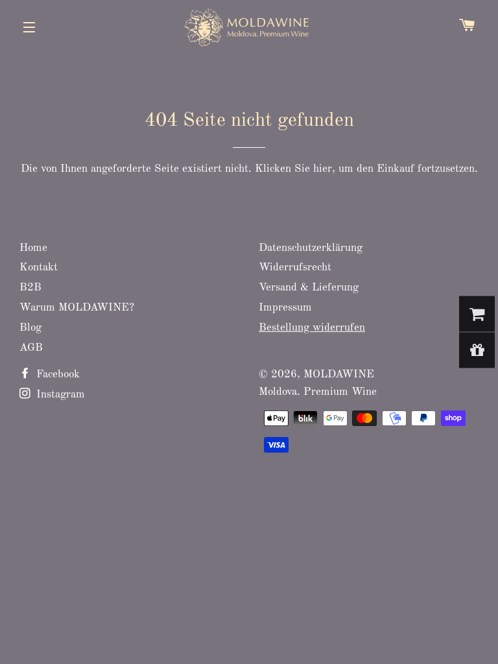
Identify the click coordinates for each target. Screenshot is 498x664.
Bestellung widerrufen (312, 327)
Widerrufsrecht (295, 267)
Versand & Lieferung (309, 287)
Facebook (56, 374)
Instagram (59, 394)
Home (33, 248)
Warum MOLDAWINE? (76, 307)
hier (322, 168)
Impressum (285, 307)
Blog (30, 327)
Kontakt (38, 267)
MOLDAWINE (338, 374)
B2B (30, 287)
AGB (31, 347)
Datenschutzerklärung (310, 248)
